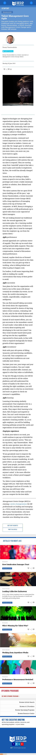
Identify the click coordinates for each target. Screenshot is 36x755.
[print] (11, 69)
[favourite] (4, 69)
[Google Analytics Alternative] (3, 754)
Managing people (7, 568)
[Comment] (9, 69)
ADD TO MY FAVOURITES (12, 525)
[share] (6, 69)
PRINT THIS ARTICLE (12, 529)
